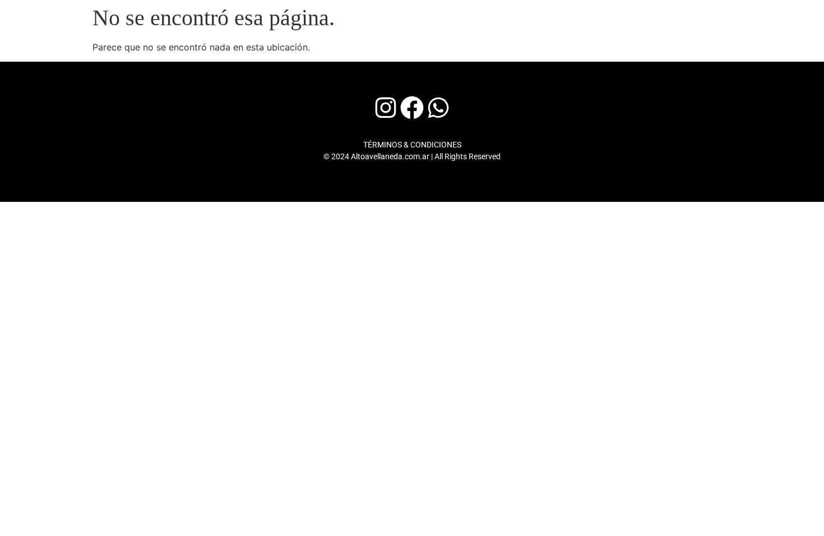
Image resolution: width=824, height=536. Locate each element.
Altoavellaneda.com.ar (390, 156)
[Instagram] (385, 107)
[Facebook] (412, 107)
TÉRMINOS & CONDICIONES (412, 144)
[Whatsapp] (438, 107)
